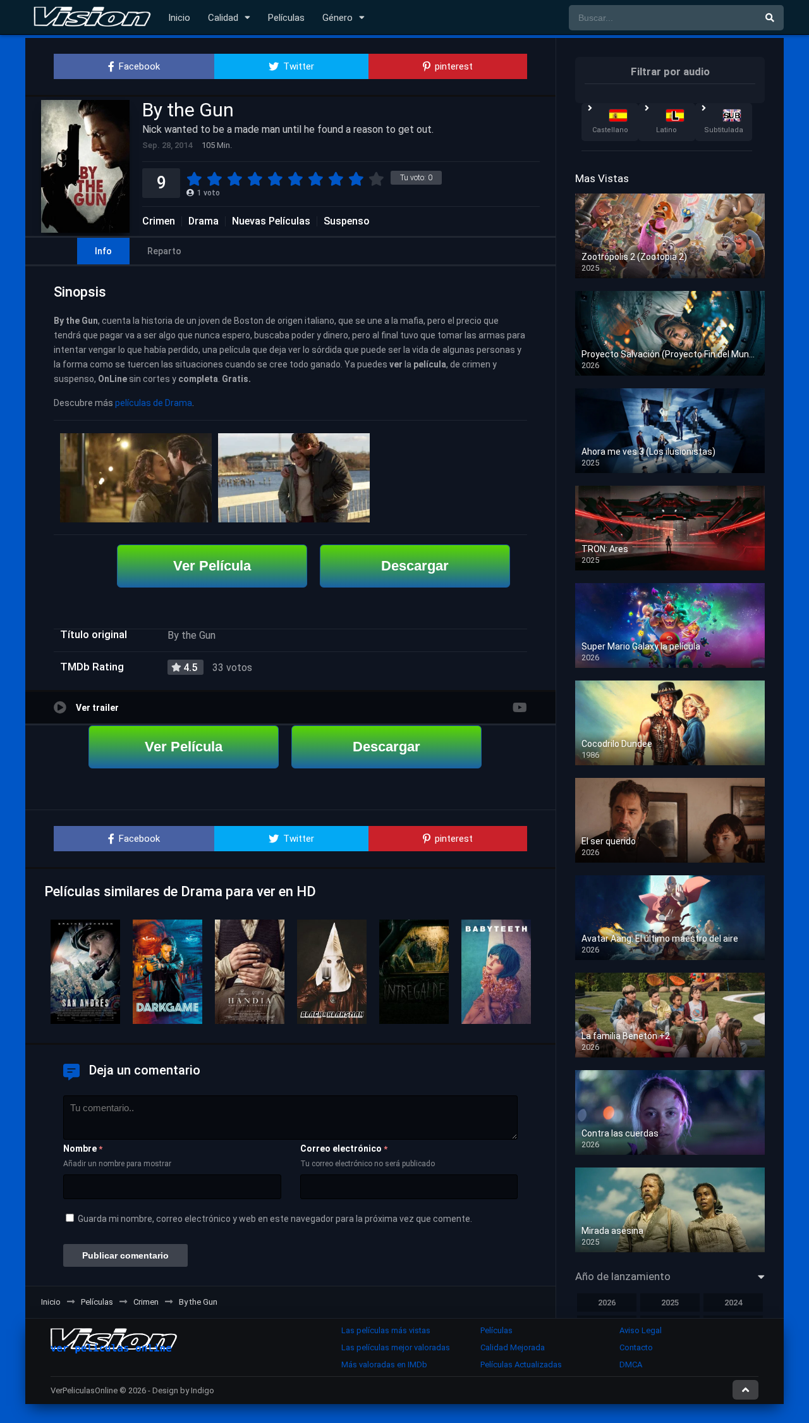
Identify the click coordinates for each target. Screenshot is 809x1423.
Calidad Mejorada (512, 1347)
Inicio (179, 17)
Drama (203, 221)
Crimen (158, 221)
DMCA (630, 1364)
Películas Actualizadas (521, 1364)
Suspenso (347, 221)
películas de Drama (153, 403)
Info (103, 251)
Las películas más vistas (385, 1330)
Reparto (164, 251)
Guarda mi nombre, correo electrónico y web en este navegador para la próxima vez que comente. (275, 1219)
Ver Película (212, 566)
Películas (286, 17)
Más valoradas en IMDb (384, 1364)
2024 (733, 1302)
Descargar (415, 566)
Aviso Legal (640, 1330)
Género (337, 17)
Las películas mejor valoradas (395, 1347)
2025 (670, 1302)
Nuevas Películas (271, 221)
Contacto (636, 1347)
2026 (607, 1302)
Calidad (223, 17)
